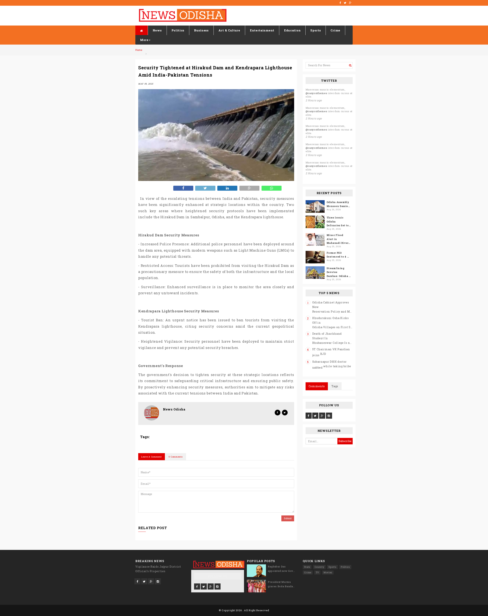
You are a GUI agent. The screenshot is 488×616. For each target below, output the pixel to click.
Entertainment (262, 30)
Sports (315, 30)
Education (292, 30)
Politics (178, 30)
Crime (335, 30)
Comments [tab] (317, 386)
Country (319, 566)
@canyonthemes (316, 93)
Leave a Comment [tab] (151, 456)
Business (201, 30)
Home (138, 50)
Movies (327, 572)
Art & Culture (229, 30)
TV (317, 572)
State (307, 566)
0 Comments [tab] (176, 456)
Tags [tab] (334, 386)
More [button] (144, 40)
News (157, 30)
